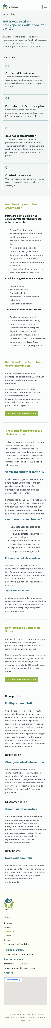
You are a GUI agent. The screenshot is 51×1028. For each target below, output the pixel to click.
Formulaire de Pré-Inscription (25, 106)
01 (7, 66)
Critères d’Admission (19, 73)
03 (7, 128)
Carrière (7, 935)
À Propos (8, 923)
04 (7, 168)
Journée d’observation (20, 136)
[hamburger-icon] (45, 7)
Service (7, 927)
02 (7, 98)
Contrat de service (18, 175)
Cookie (7, 940)
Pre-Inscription (10, 931)
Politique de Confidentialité (16, 944)
